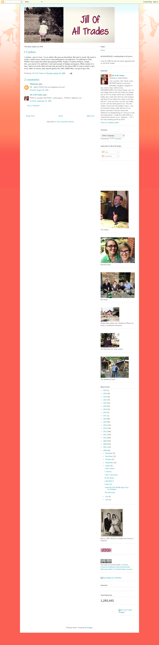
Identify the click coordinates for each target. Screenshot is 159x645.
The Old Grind (110, 492)
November (109, 456)
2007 (105, 447)
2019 (105, 409)
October (108, 459)
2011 (105, 435)
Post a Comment (33, 106)
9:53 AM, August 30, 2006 (39, 90)
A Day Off (108, 484)
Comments (108, 156)
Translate (118, 139)
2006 (105, 450)
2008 (105, 444)
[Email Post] (71, 73)
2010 (105, 438)
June (107, 500)
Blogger (89, 628)
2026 (105, 390)
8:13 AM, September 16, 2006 (40, 101)
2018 (105, 412)
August (108, 466)
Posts (106, 152)
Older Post (90, 116)
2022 (105, 400)
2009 (105, 441)
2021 (105, 403)
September (109, 463)
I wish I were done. (111, 475)
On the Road (109, 478)
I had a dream (110, 468)
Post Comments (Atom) (65, 122)
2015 (105, 422)
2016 (105, 419)
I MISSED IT (109, 481)
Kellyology (34, 84)
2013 (105, 428)
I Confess (108, 472)
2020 (105, 406)
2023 (105, 397)
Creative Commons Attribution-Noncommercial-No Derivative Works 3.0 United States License (116, 567)
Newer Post (30, 116)
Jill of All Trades (36, 95)
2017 (105, 416)
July (107, 496)
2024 (105, 393)
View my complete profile (110, 123)
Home (61, 116)
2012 (105, 431)
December (109, 453)
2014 (105, 425)
